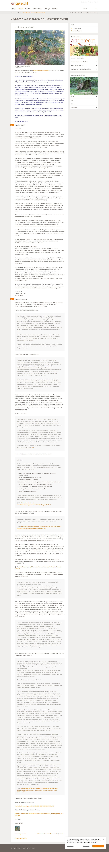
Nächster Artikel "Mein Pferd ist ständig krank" (50, 834)
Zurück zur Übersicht (21, 838)
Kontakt (96, 2)
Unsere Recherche (77, 30)
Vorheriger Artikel (21, 834)
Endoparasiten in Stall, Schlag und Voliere (81, 69)
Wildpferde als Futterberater (40, 70)
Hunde (13, 9)
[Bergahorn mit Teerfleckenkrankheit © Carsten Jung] (40, 47)
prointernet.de (31, 848)
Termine (90, 2)
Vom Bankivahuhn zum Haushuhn (79, 61)
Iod (72, 100)
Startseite (83, 2)
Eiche (72, 96)
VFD (33, 447)
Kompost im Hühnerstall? (77, 65)
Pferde (20, 9)
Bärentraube (74, 107)
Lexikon (55, 9)
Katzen (27, 9)
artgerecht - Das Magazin (77, 58)
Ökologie (47, 9)
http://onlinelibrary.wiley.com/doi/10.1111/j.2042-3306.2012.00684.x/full (34, 806)
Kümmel (73, 104)
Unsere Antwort (77, 28)
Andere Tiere (37, 9)
